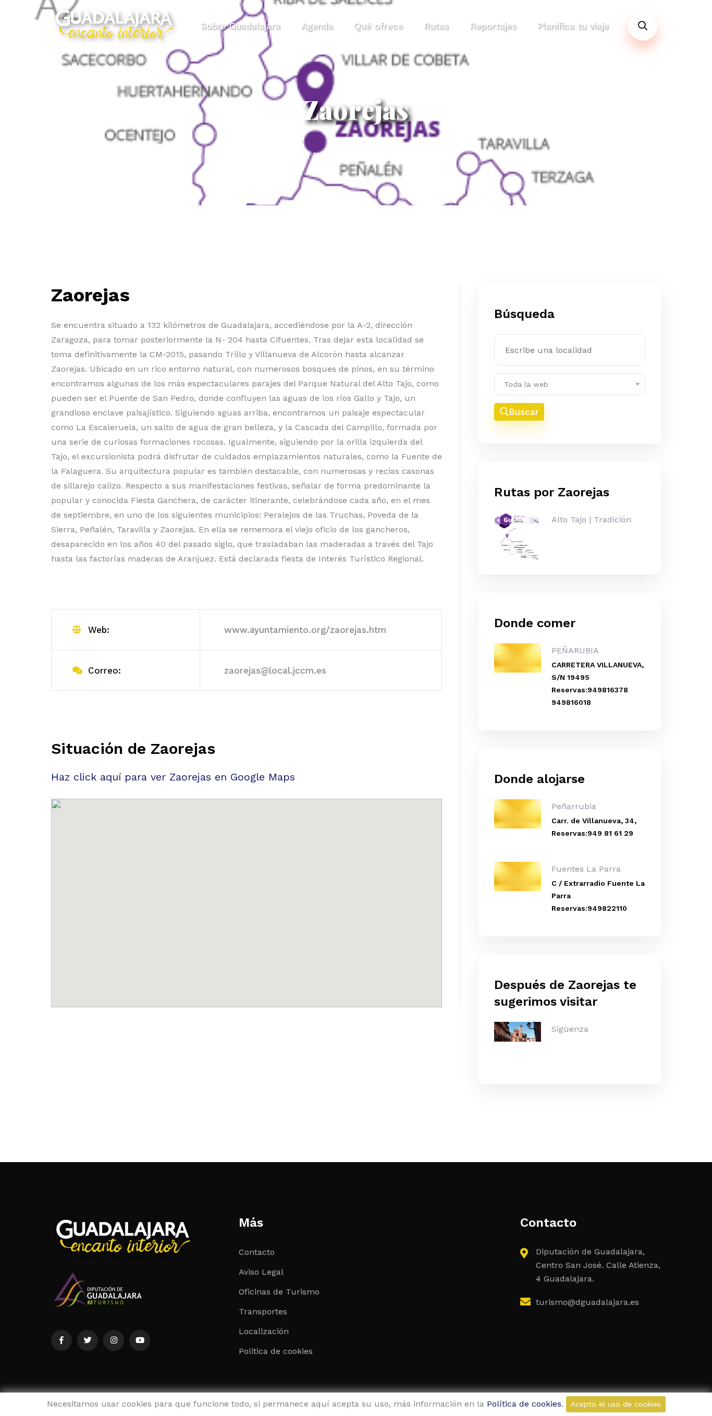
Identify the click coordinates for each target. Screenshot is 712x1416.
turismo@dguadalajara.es (587, 1302)
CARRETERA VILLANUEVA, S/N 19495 (597, 671)
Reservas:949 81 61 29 (592, 833)
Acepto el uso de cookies (616, 1404)
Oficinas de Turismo (279, 1292)
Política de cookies (524, 1404)
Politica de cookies (276, 1351)
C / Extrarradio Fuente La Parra (598, 889)
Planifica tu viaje (573, 26)
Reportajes (493, 26)
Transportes (263, 1311)
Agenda (317, 26)
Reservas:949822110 (589, 908)
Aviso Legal (261, 1272)
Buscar (524, 412)
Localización (264, 1331)
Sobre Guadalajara (240, 26)
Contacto (257, 1252)
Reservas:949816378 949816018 (589, 696)
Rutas (436, 26)
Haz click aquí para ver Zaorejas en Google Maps (173, 777)
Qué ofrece (378, 26)
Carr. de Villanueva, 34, (593, 820)
